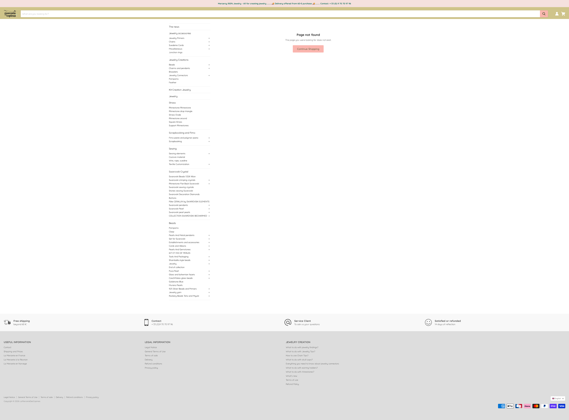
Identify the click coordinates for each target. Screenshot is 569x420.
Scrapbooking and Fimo (182, 132)
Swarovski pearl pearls (179, 212)
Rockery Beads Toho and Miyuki (184, 296)
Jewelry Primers (176, 38)
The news (174, 26)
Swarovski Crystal (178, 171)
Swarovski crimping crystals (182, 180)
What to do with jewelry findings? (302, 347)
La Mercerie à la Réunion (16, 359)
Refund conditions (153, 363)
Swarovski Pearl (176, 208)
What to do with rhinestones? (300, 371)
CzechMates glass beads (181, 278)
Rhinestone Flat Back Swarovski (184, 183)
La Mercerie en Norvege (15, 363)
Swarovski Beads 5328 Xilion (182, 176)
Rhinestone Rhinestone (180, 107)
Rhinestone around (178, 118)
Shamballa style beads (179, 260)
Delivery (148, 359)
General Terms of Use (155, 351)
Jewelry (173, 96)
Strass (172, 102)
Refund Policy (292, 384)
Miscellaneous (175, 48)
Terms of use (292, 380)
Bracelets (173, 71)
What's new (291, 376)
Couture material (177, 157)
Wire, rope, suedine (178, 160)
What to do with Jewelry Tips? (300, 351)
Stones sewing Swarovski (181, 190)
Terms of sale (151, 355)
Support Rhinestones (179, 125)
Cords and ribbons (177, 246)
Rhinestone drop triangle (180, 111)
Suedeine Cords (176, 45)
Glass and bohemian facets (182, 274)
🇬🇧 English (556, 398)
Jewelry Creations (178, 59)
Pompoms (174, 79)
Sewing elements (177, 153)
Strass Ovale (175, 114)
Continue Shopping (308, 48)
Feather (172, 82)
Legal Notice (151, 347)
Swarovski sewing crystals (181, 187)
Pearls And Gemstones (180, 249)
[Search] (544, 13)
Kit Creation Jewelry (180, 89)
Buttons (172, 198)
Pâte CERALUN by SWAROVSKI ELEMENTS (189, 201)
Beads (172, 64)
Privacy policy (151, 367)
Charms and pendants (179, 68)
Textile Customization (179, 164)
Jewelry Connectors (178, 75)
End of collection (176, 267)
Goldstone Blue (176, 281)
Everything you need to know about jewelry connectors (312, 363)
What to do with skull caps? (299, 359)
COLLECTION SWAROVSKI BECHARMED (188, 215)
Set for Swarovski (177, 238)
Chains (172, 41)
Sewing (173, 148)
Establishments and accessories (184, 242)
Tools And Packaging (178, 256)
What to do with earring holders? (302, 367)
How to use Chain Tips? (297, 355)
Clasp (171, 231)
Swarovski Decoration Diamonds (184, 194)
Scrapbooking (175, 141)
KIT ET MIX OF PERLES (179, 253)
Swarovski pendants (178, 205)
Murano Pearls (176, 285)
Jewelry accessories (180, 33)
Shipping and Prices (13, 351)
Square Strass (175, 122)
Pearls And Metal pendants (181, 235)
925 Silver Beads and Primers (183, 288)
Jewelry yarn (175, 292)
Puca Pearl (174, 271)
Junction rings (175, 52)
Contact (7, 347)
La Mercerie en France (14, 355)
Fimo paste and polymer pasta (183, 137)
